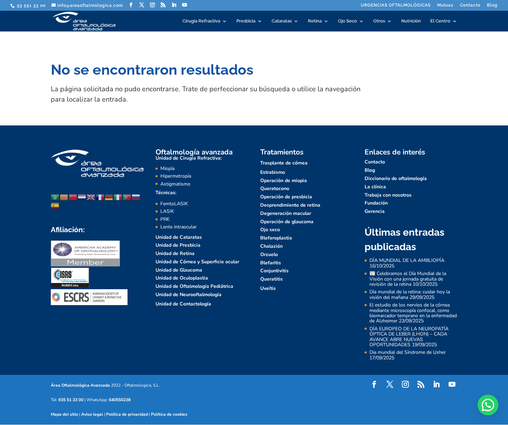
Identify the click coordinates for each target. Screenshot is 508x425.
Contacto (470, 5)
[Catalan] (64, 196)
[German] (109, 196)
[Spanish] (55, 205)
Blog (492, 5)
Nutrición (411, 21)
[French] (100, 196)
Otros (379, 21)
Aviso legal (92, 414)
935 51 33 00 (70, 400)
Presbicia (245, 21)
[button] (488, 405)
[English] (91, 196)
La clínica (375, 186)
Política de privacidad (127, 414)
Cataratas (282, 21)
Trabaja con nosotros (388, 195)
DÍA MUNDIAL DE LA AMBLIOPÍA (406, 260)
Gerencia (375, 211)
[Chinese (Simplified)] (73, 196)
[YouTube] (184, 5)
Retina (315, 21)
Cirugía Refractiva (201, 21)
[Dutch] (82, 196)
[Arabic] (55, 196)
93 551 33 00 (31, 5)
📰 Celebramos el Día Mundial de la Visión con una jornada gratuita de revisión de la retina (407, 278)
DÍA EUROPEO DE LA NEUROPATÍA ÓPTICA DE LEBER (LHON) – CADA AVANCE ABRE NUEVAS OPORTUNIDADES (409, 336)
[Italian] (118, 196)
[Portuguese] (127, 196)
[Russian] (136, 196)
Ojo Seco (347, 21)
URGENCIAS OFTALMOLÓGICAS (396, 5)
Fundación (376, 203)
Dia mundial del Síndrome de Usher (407, 352)
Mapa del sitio (64, 414)
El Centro (440, 21)
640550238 (120, 400)
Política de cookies (169, 414)
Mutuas (445, 5)
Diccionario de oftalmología (396, 178)
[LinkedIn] (174, 5)
